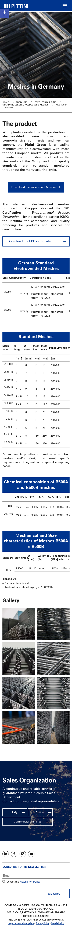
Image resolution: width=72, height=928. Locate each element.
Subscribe (54, 893)
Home (5, 102)
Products (21, 102)
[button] (4, 13)
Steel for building (45, 102)
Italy (14, 812)
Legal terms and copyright (21, 924)
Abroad (40, 812)
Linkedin (5, 854)
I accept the (12, 882)
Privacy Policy (42, 924)
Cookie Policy (57, 924)
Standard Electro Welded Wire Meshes (25, 105)
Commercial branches (27, 821)
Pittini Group (16, 5)
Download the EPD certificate (29, 241)
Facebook (14, 854)
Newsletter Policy (30, 882)
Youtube (31, 854)
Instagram (23, 854)
